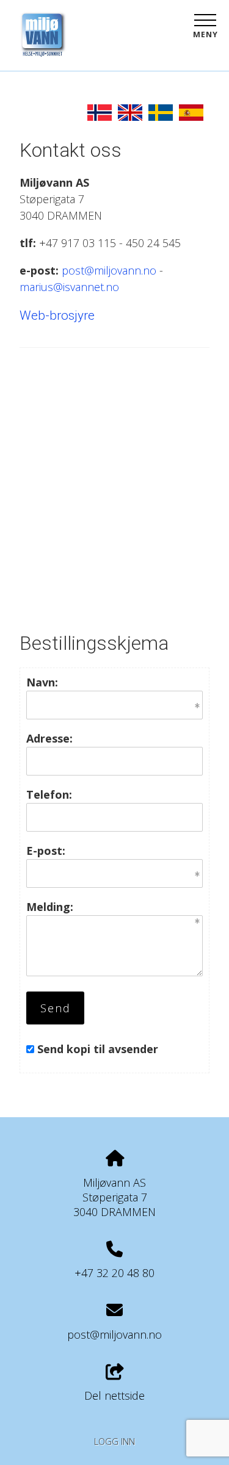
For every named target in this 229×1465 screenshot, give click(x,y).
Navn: (42, 682)
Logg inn (114, 1441)
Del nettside (114, 1395)
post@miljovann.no (109, 270)
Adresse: (49, 738)
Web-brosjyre (57, 315)
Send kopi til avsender (97, 1049)
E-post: (45, 850)
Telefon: (49, 794)
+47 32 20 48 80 (114, 1272)
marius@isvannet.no (69, 286)
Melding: (49, 906)
